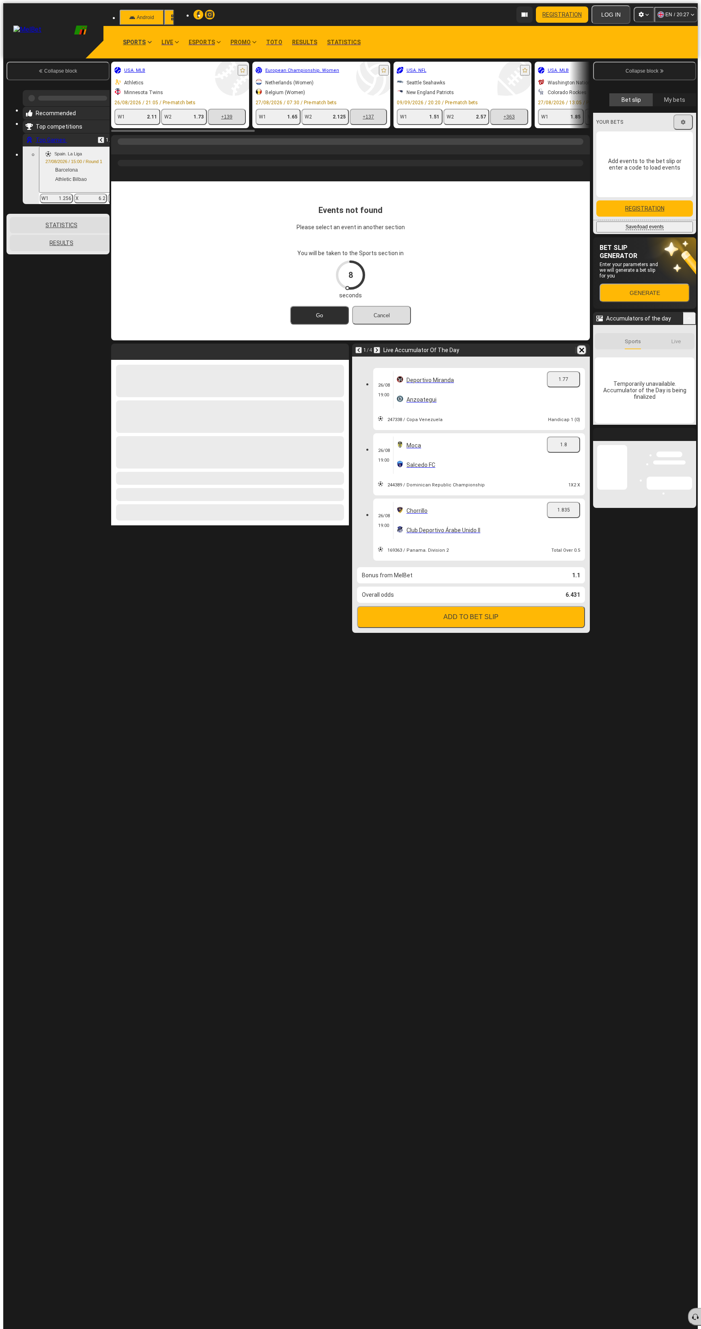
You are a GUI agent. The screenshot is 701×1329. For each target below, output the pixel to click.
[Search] (582, 149)
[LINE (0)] (119, 150)
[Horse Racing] (135, 150)
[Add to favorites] (242, 70)
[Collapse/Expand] (689, 318)
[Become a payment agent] (524, 14)
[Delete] (582, 350)
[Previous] (101, 136)
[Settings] (644, 14)
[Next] (377, 350)
